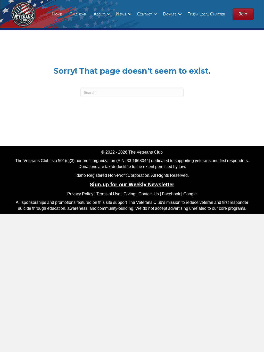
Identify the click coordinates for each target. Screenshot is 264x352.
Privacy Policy (80, 194)
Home (57, 14)
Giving (129, 194)
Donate (169, 14)
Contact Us (148, 194)
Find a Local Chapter (206, 14)
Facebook (171, 194)
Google (190, 194)
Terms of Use (108, 194)
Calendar (77, 14)
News (121, 14)
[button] (108, 14)
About (99, 14)
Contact (144, 14)
